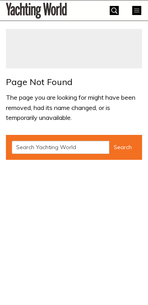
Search (123, 147)
